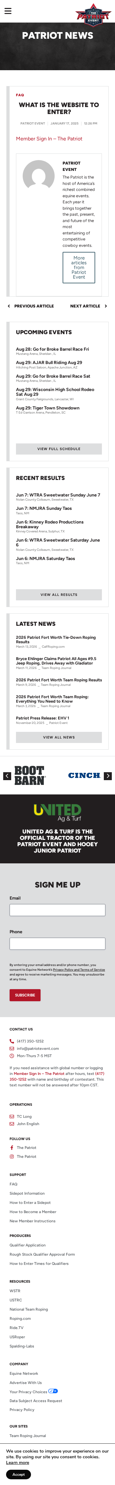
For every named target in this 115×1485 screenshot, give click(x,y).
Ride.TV (17, 1328)
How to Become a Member (33, 1212)
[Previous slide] (7, 776)
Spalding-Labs (22, 1346)
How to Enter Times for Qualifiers (39, 1264)
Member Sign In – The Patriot (49, 139)
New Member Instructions (33, 1221)
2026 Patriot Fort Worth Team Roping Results (59, 680)
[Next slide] (108, 776)
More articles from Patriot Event (79, 267)
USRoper (17, 1337)
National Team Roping (29, 1309)
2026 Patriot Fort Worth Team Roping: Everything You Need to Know (52, 699)
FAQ (13, 1184)
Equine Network (24, 1373)
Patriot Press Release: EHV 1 (42, 718)
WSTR (15, 1291)
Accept (18, 1474)
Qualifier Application (28, 1245)
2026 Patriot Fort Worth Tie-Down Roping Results (56, 639)
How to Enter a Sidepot (30, 1203)
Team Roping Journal (28, 1436)
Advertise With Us (26, 1383)
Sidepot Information (27, 1193)
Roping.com (20, 1318)
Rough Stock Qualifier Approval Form (42, 1254)
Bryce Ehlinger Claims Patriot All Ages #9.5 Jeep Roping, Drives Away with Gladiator (56, 661)
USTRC (16, 1300)
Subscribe (25, 995)
